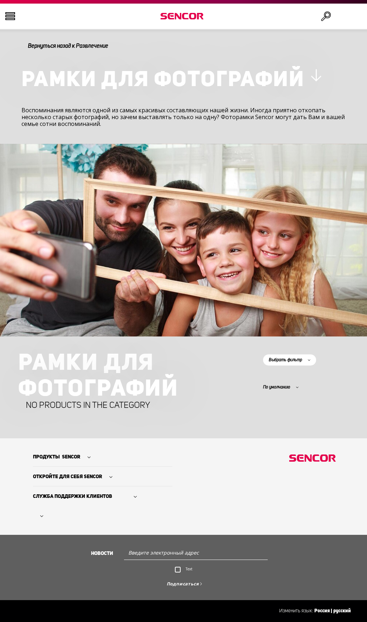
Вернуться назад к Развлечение (68, 46)
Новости (102, 553)
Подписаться (183, 584)
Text (189, 568)
